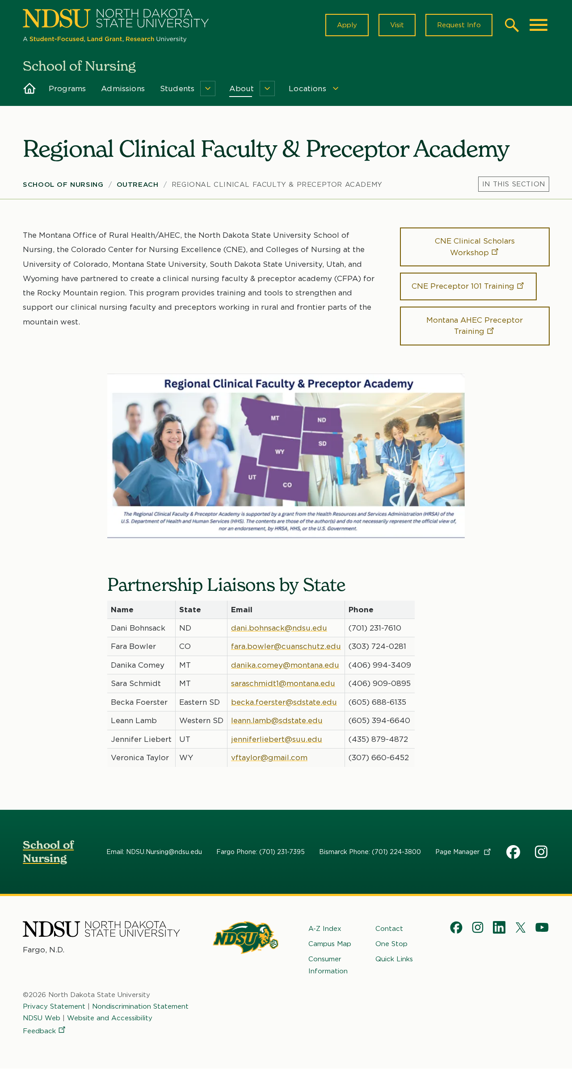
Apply (347, 25)
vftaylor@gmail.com (269, 757)
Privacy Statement (54, 1006)
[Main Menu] (538, 25)
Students (177, 88)
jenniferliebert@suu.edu (276, 739)
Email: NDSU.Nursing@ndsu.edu (154, 851)
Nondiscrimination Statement (140, 1006)
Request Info (459, 25)
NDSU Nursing (542, 853)
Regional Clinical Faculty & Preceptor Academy (277, 185)
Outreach (138, 185)
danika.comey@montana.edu (285, 665)
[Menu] (513, 184)
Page (458, 851)
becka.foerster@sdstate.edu (284, 702)
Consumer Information (328, 965)
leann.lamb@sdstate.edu (277, 720)
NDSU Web (41, 1018)
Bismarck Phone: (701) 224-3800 (370, 851)
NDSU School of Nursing (513, 853)
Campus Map (329, 944)
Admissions (123, 88)
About (241, 88)
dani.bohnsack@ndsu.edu (279, 627)
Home (29, 88)
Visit (397, 25)
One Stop (391, 944)
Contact (389, 929)
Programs (67, 88)
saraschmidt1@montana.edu (283, 683)
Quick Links (394, 959)
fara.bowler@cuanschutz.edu (286, 646)
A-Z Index (324, 929)
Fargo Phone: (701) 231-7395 (260, 851)
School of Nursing (63, 185)
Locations (307, 88)
